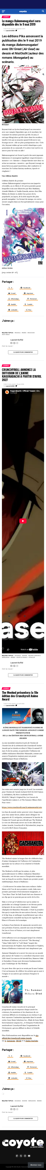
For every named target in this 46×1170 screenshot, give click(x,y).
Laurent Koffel (10, 30)
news (24, 333)
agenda (18, 655)
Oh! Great (6, 334)
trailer (32, 657)
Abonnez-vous (35, 1165)
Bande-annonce (35, 655)
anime (25, 655)
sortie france (22, 657)
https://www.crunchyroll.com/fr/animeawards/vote (22, 807)
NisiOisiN (31, 333)
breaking (6, 657)
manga (18, 333)
